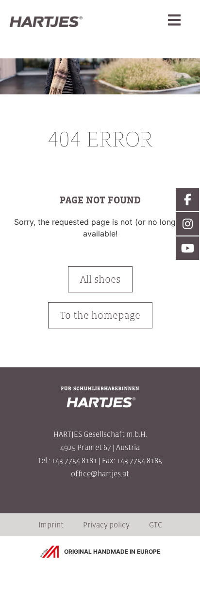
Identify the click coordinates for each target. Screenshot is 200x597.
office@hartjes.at (100, 473)
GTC (155, 524)
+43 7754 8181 (74, 460)
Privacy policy (106, 524)
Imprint (51, 524)
